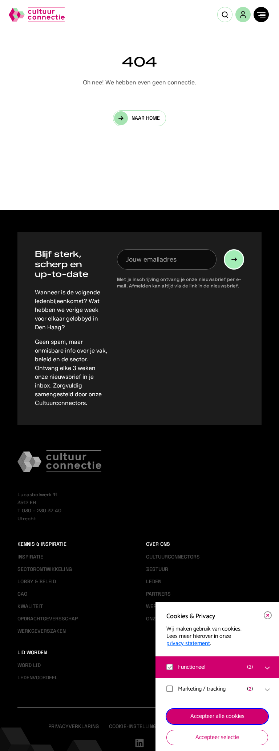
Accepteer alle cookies (217, 716)
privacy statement (188, 643)
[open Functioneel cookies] (267, 668)
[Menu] (261, 14)
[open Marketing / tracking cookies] (267, 690)
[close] (268, 615)
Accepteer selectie (217, 737)
